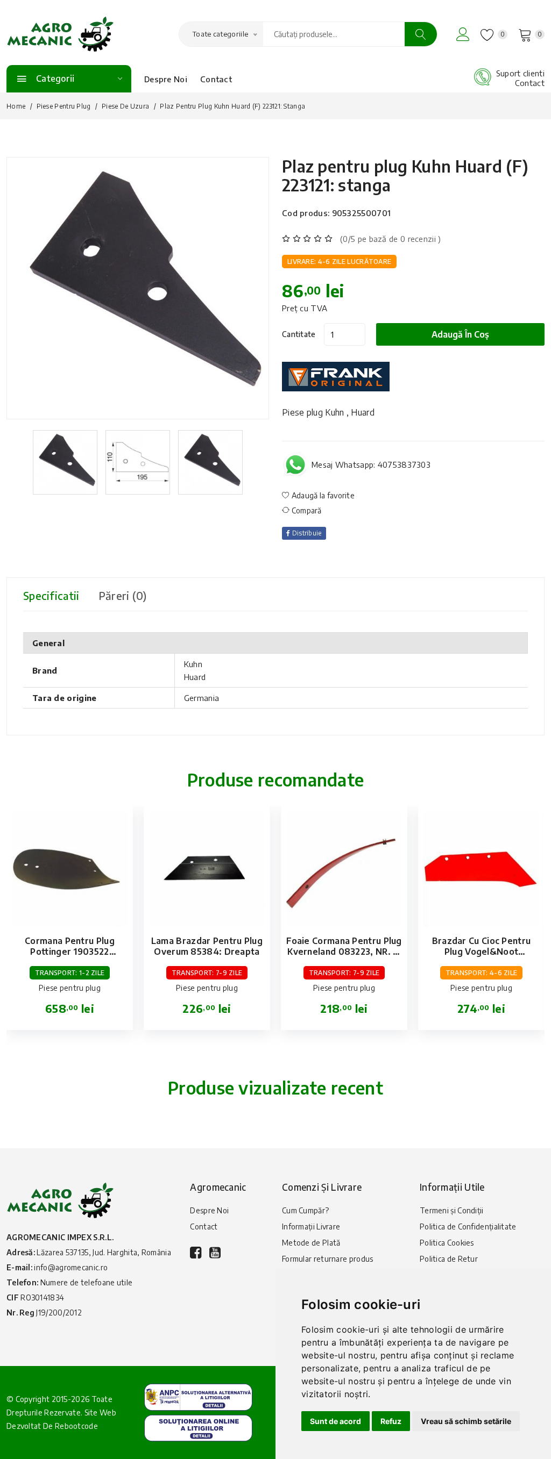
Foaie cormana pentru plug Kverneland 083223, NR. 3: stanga (344, 951)
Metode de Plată (311, 1242)
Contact (216, 79)
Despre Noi (165, 79)
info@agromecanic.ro (71, 1267)
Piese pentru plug (64, 106)
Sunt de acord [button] (335, 1421)
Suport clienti (520, 73)
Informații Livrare (311, 1226)
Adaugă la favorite (322, 495)
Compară (305, 510)
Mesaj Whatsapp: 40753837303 (371, 464)
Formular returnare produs (327, 1258)
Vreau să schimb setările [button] (466, 1421)
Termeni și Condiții (452, 1210)
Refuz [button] (390, 1421)
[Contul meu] (463, 34)
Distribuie (305, 533)
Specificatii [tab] (51, 595)
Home (15, 106)
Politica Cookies (447, 1242)
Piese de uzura (125, 106)
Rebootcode (76, 1426)
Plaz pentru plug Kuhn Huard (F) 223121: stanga (405, 175)
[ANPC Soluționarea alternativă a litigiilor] (198, 1396)
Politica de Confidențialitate (468, 1226)
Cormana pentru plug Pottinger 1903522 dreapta (70, 951)
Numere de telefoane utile (86, 1282)
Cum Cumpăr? (305, 1210)
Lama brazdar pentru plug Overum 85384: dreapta (207, 946)
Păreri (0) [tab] (122, 595)
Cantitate (299, 334)
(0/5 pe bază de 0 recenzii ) (390, 239)
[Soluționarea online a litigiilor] (198, 1427)
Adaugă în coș (460, 334)
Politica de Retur (449, 1258)
